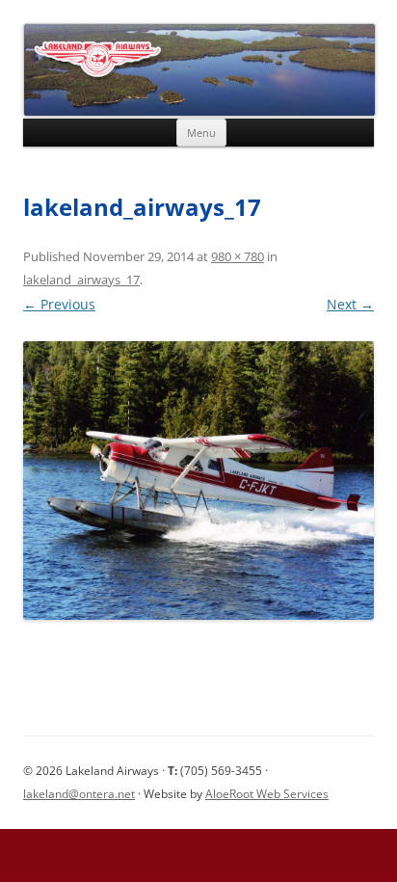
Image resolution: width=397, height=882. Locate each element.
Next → (350, 304)
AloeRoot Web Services (267, 794)
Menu (201, 132)
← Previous (59, 304)
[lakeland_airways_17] (198, 481)
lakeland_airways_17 (81, 279)
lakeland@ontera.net (79, 794)
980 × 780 (237, 256)
